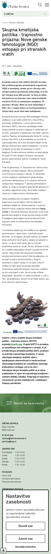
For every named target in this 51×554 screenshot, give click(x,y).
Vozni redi (6, 475)
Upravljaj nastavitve (25, 546)
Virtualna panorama (11, 478)
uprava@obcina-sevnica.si (14, 438)
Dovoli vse (25, 526)
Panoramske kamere (11, 481)
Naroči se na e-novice (29, 403)
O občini (5, 22)
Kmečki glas (16, 344)
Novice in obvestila (17, 22)
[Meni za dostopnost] (3, 550)
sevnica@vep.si (9, 441)
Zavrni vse (25, 538)
